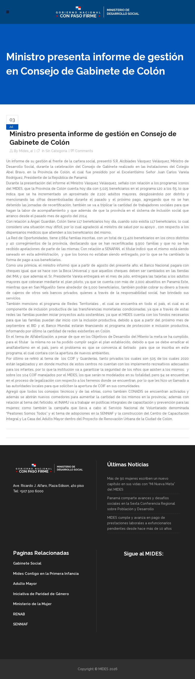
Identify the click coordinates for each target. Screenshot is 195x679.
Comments (84, 151)
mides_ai (26, 151)
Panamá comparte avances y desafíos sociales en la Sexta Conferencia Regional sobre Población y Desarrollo (141, 503)
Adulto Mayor (25, 583)
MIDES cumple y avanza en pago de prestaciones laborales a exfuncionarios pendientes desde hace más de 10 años (139, 523)
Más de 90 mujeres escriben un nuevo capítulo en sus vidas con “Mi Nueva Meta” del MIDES (141, 484)
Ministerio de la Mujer (32, 604)
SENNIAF (20, 624)
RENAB (19, 614)
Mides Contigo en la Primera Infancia (46, 573)
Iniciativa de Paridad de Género (41, 594)
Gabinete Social (27, 563)
